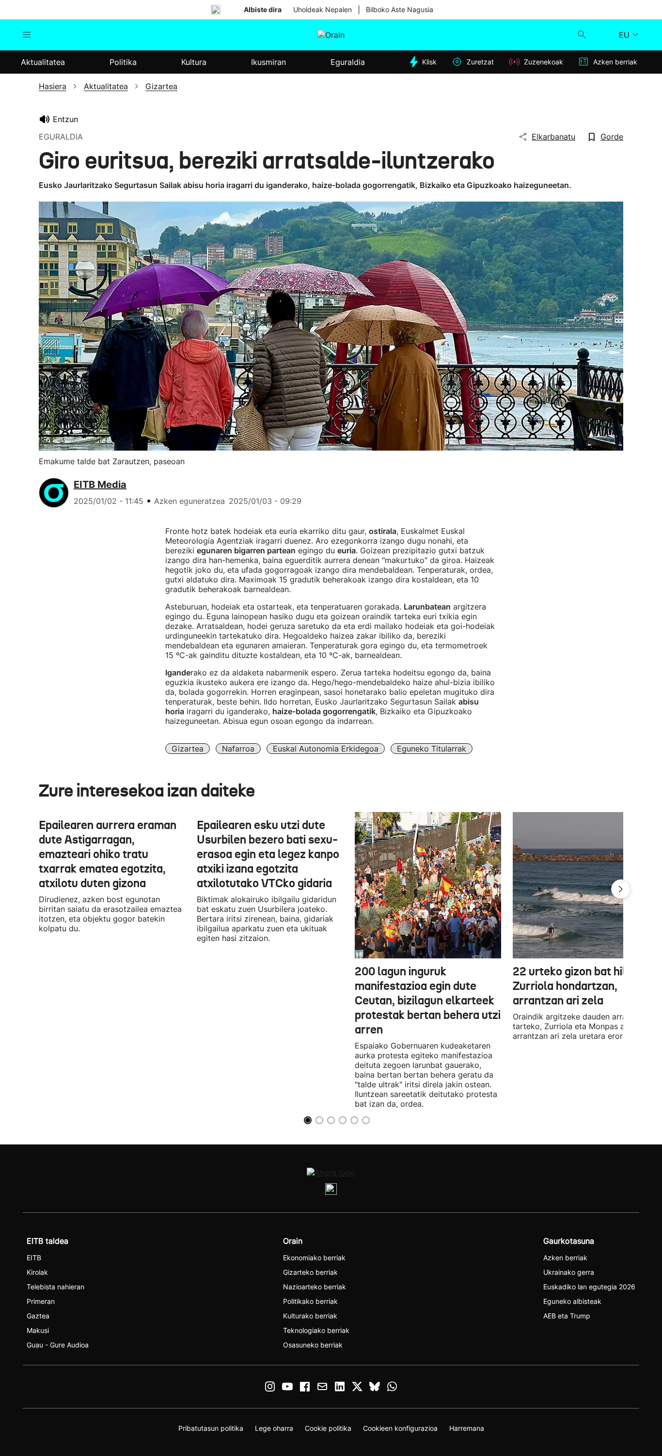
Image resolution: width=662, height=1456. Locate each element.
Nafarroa (238, 748)
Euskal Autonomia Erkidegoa (325, 748)
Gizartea (188, 748)
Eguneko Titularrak (431, 748)
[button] (620, 889)
